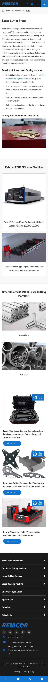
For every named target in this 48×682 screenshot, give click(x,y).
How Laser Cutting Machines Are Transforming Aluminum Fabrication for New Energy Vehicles (24, 485)
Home (8, 10)
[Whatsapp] (6, 679)
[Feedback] (42, 679)
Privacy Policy (29, 671)
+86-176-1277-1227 (15, 637)
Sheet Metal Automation (13, 560)
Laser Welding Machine (12, 576)
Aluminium (24, 334)
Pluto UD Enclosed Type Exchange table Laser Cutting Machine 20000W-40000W (24, 224)
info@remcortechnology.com (19, 642)
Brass (28, 10)
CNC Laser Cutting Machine (14, 568)
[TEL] (30, 679)
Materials (18, 10)
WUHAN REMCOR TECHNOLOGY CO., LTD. (28, 663)
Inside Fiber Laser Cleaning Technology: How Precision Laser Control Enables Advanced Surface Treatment (23, 434)
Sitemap (17, 671)
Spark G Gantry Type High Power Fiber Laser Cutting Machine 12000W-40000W (23, 268)
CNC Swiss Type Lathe (12, 591)
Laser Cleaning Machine (12, 583)
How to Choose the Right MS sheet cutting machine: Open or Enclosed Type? (21, 534)
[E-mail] (18, 679)
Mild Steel (24, 374)
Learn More (12, 443)
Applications (7, 599)
